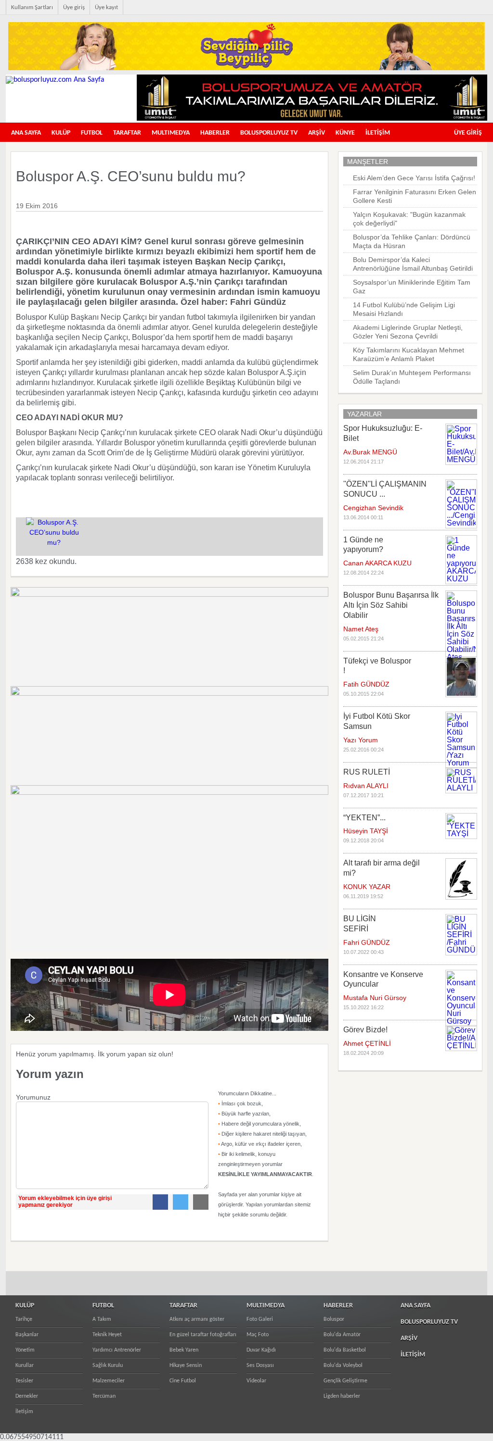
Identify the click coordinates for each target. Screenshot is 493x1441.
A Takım (101, 1319)
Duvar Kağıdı (261, 1350)
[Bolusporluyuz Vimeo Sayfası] (468, 12)
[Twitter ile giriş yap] (178, 1202)
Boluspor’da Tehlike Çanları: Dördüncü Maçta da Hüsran (411, 241)
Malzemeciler (108, 1381)
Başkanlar (27, 1335)
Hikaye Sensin (185, 1365)
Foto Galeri (259, 1319)
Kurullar (24, 1365)
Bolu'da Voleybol (343, 1365)
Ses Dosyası (260, 1365)
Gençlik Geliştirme (345, 1381)
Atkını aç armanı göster (196, 1319)
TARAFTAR (127, 133)
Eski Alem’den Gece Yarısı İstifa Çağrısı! (414, 178)
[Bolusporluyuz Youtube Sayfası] (453, 12)
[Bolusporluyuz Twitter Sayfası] (438, 12)
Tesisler (24, 1381)
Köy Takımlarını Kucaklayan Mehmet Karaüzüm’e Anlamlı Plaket (408, 354)
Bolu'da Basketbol (345, 1350)
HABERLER (215, 133)
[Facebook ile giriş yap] (158, 1202)
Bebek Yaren (183, 1350)
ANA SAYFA (26, 133)
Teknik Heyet (107, 1335)
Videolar (256, 1381)
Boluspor (334, 1319)
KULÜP (61, 133)
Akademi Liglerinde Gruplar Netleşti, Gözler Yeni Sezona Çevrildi (408, 332)
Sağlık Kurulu (107, 1365)
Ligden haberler (342, 1396)
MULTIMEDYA (171, 133)
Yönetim (25, 1350)
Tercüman (104, 1396)
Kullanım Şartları (32, 7)
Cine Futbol (182, 1381)
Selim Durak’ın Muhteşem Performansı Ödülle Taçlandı (412, 377)
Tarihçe (23, 1319)
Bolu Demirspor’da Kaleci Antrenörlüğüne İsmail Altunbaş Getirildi (413, 264)
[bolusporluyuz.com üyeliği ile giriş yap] (112, 1186)
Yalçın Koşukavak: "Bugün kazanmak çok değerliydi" (409, 219)
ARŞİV (316, 133)
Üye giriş (74, 7)
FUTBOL (92, 133)
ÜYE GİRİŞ (468, 133)
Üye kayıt (106, 7)
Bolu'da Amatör (342, 1335)
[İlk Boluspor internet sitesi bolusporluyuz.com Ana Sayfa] (55, 80)
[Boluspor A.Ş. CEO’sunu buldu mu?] (54, 542)
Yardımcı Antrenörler (116, 1350)
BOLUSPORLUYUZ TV (269, 133)
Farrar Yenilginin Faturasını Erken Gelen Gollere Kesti (414, 196)
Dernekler (26, 1396)
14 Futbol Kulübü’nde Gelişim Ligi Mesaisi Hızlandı (404, 309)
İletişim (24, 1412)
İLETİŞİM (377, 133)
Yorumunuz (33, 1097)
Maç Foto (257, 1335)
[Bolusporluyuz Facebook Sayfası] (422, 12)
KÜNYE (345, 133)
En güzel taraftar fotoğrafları (202, 1335)
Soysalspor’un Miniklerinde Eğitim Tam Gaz (411, 286)
